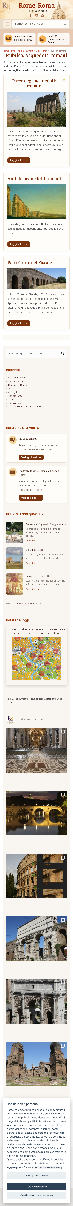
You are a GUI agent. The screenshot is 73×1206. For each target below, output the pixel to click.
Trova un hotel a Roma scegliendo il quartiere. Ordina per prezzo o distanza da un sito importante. (36, 631)
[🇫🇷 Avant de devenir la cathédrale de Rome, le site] (36, 758)
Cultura (12, 399)
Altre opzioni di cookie (36, 1175)
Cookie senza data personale (36, 1195)
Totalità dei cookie (36, 1186)
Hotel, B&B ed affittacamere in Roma (56, 39)
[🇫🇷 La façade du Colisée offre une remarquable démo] (36, 883)
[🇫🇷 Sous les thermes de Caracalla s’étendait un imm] (36, 1071)
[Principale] (7, 24)
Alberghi (12, 392)
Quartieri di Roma (17, 384)
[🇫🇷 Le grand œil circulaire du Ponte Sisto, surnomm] (36, 821)
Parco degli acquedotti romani (34, 83)
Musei (11, 388)
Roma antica (15, 395)
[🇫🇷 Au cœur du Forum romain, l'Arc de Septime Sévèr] (36, 1009)
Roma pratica (15, 403)
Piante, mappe (15, 381)
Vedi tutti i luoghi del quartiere (21, 603)
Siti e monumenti (17, 377)
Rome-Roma (36, 4)
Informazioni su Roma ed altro (24, 406)
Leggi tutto (16, 160)
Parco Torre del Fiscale (29, 262)
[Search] (62, 353)
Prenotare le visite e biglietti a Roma (23, 38)
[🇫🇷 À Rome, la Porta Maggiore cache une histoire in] (36, 946)
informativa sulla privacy (47, 1167)
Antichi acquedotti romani (34, 178)
